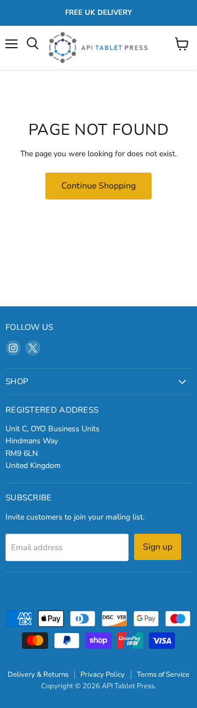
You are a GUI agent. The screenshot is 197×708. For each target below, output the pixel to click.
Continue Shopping (98, 186)
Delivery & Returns (38, 675)
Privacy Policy (102, 675)
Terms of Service (163, 675)
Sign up (157, 547)
